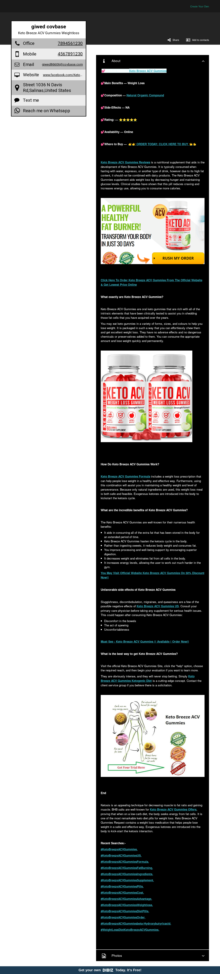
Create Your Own (199, 6)
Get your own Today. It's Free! (110, 970)
